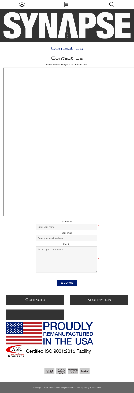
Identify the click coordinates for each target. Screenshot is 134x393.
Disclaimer (96, 388)
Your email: (67, 233)
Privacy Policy (83, 388)
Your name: (67, 221)
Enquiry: (67, 244)
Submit (67, 282)
